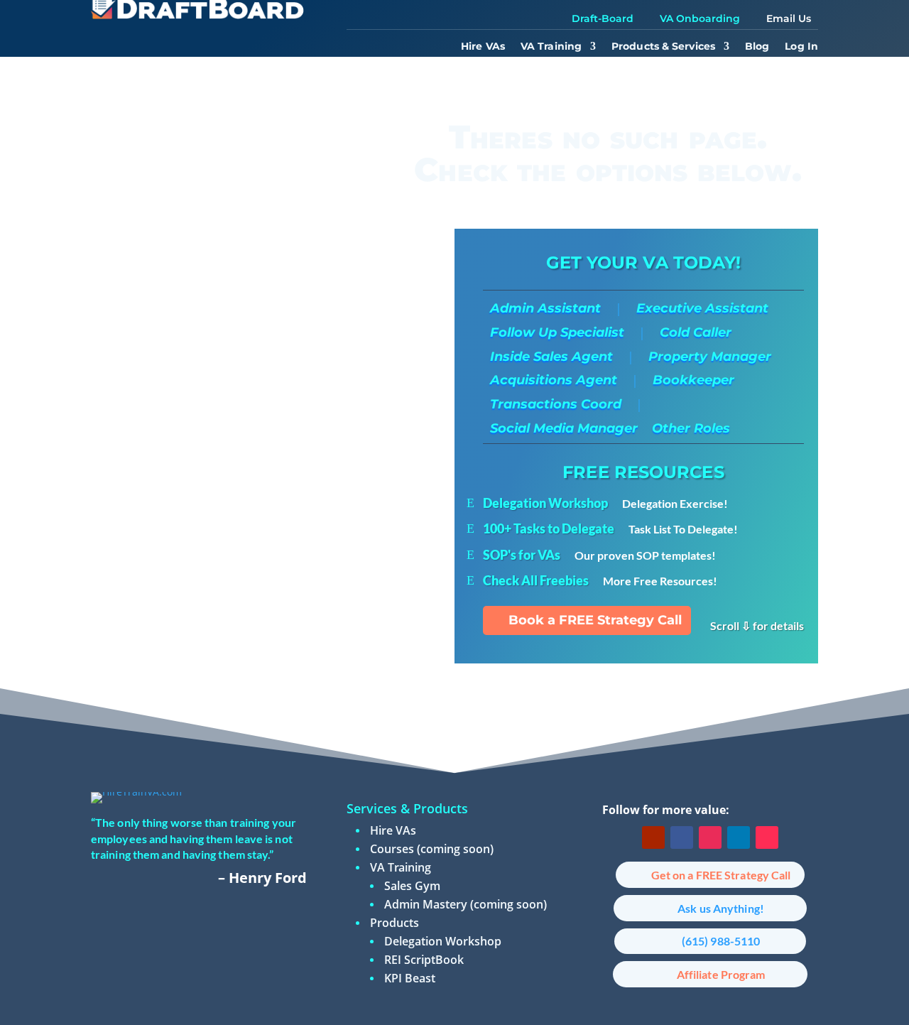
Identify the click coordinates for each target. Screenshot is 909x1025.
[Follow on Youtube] (653, 837)
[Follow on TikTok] (767, 837)
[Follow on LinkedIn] (738, 837)
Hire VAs (483, 47)
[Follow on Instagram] (710, 837)
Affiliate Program (721, 974)
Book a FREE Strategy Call (595, 620)
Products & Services (663, 47)
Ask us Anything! (720, 908)
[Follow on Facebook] (681, 837)
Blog (757, 47)
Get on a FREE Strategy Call (721, 875)
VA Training (551, 47)
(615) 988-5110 (721, 941)
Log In (801, 47)
